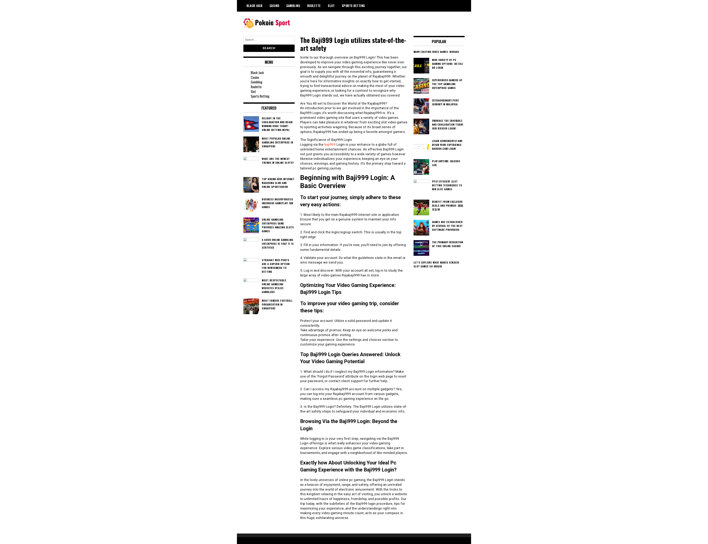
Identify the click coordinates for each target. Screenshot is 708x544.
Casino (274, 5)
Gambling (293, 5)
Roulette (314, 5)
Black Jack (254, 5)
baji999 (330, 144)
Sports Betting (353, 5)
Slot (331, 5)
